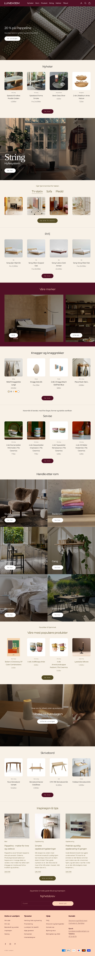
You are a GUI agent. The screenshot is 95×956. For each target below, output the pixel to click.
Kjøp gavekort (29, 930)
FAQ (47, 920)
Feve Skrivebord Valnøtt (13, 783)
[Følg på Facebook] (5, 944)
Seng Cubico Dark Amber (59, 264)
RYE (13, 335)
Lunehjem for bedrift (31, 927)
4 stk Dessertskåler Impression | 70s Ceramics (36, 448)
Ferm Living (81, 379)
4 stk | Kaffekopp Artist (36, 662)
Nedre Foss (81, 658)
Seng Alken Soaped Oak (36, 264)
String (51, 3)
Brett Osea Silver (58, 96)
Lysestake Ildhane (81, 662)
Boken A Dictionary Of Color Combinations (13, 663)
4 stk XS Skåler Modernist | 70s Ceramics (81, 448)
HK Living (13, 92)
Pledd (59, 191)
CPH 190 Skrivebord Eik (59, 782)
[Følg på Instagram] (10, 944)
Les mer (7, 871)
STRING (76, 335)
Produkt (44, 3)
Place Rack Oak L (81, 382)
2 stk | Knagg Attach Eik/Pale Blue (59, 383)
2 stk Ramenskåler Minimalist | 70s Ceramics (13, 448)
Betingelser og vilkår (53, 934)
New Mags (13, 658)
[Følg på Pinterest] (15, 944)
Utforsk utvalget (47, 721)
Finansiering (28, 924)
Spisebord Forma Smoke (36, 97)
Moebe (81, 779)
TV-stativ (37, 191)
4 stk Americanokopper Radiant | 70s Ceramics (59, 664)
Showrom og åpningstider (55, 924)
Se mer (47, 111)
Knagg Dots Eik (36, 382)
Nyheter (30, 3)
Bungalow (81, 92)
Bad (5, 841)
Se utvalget (12, 38)
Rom (37, 3)
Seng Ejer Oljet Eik (13, 263)
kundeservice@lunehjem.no (79, 931)
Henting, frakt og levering (33, 920)
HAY (59, 779)
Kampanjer (28, 934)
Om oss (7, 924)
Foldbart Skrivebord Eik (81, 782)
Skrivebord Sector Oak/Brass (36, 783)
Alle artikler (47, 878)
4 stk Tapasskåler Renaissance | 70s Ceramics (59, 448)
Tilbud (65, 3)
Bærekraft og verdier (11, 927)
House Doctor (59, 92)
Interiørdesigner (29, 937)
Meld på (63, 903)
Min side (7, 920)
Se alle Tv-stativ (47, 220)
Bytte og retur (51, 930)
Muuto (36, 379)
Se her (10, 170)
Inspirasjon (8, 930)
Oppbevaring (39, 841)
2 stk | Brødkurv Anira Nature (81, 97)
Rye (13, 260)
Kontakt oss (50, 927)
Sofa (49, 191)
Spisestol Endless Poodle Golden (13, 97)
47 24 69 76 (73, 936)
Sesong (6, 934)
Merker (58, 3)
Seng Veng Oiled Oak (81, 263)
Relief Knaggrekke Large (13, 383)
